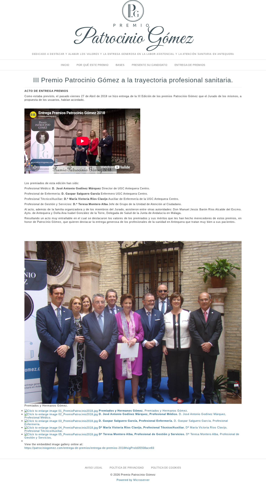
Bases (120, 64)
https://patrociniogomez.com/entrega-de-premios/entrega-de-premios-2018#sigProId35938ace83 (89, 447)
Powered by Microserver (133, 479)
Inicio (65, 64)
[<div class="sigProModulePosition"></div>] (133, 322)
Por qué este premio (92, 64)
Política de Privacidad (127, 467)
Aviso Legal (94, 467)
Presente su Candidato (149, 64)
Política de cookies (166, 467)
